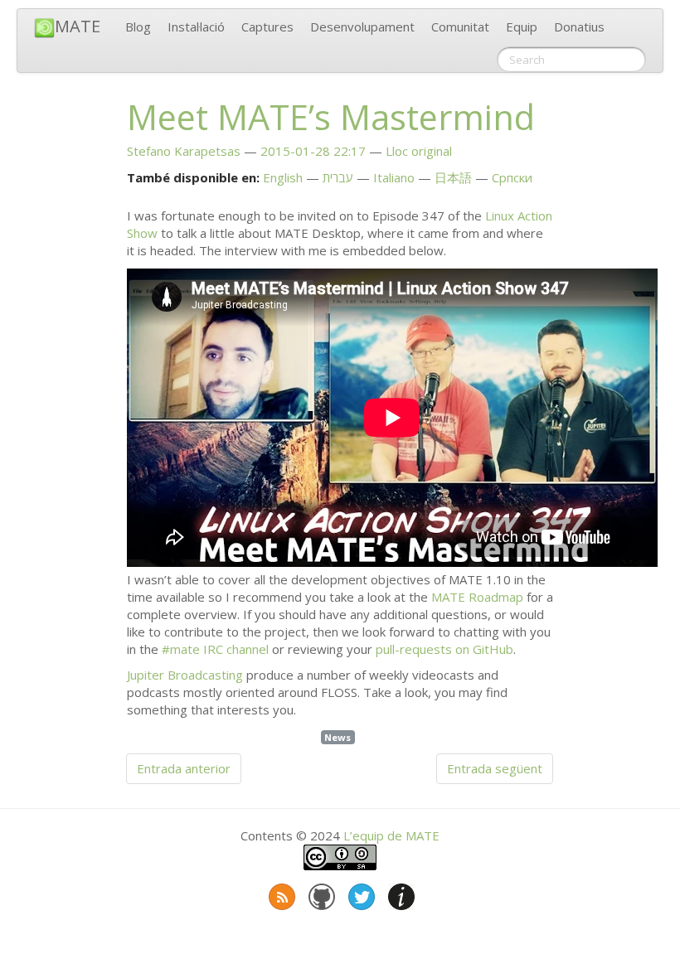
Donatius (579, 26)
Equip (521, 26)
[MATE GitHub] (320, 893)
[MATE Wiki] (399, 893)
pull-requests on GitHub (444, 649)
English (283, 177)
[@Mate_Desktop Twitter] (360, 893)
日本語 (453, 177)
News (337, 737)
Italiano (394, 177)
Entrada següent (494, 768)
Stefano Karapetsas (183, 151)
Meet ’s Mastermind (331, 117)
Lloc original (419, 151)
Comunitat (460, 26)
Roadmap (477, 596)
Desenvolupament (362, 26)
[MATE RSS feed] (280, 893)
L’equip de (391, 835)
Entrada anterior (184, 768)
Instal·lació (196, 26)
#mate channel (215, 649)
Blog (138, 26)
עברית (338, 177)
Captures (267, 26)
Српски (512, 177)
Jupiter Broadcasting (185, 674)
